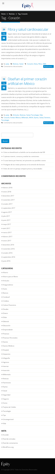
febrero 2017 (7, 236)
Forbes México (15, 117)
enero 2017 (7, 241)
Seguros (6, 399)
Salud (21, 64)
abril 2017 (6, 228)
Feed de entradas (9, 439)
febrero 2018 (7, 188)
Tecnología (35, 115)
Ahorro (5, 272)
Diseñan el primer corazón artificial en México (27, 81)
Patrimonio (7, 383)
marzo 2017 (7, 232)
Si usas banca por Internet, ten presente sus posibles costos (24, 160)
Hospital (6, 350)
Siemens (47, 117)
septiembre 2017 (9, 208)
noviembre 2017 (9, 200)
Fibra (40, 64)
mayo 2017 (7, 224)
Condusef (6, 297)
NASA (31, 117)
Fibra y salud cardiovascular (28, 29)
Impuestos (6, 354)
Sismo (5, 403)
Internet (6, 366)
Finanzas (6, 334)
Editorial (6, 321)
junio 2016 (6, 261)
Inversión (6, 370)
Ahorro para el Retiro (10, 276)
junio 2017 (6, 220)
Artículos (16, 115)
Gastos (5, 342)
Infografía (6, 358)
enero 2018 (7, 192)
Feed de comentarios (10, 443)
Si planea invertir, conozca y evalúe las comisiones (21, 156)
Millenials (24, 117)
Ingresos (6, 362)
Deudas (5, 309)
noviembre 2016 (9, 249)
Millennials (7, 374)
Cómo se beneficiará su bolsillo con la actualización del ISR (24, 152)
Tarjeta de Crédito (9, 407)
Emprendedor (8, 330)
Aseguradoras (8, 285)
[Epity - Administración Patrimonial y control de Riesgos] (27, 5)
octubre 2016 (7, 253)
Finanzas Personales (10, 338)
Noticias (16, 64)
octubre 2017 (7, 204)
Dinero (5, 313)
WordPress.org (8, 447)
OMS (44, 64)
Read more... (48, 66)
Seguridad (6, 395)
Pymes (36, 117)
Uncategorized (8, 419)
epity (7, 64)
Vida (41, 115)
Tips (4, 415)
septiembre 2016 (9, 257)
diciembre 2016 (8, 245)
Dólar (5, 317)
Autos (5, 289)
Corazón (30, 64)
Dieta (36, 64)
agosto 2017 (7, 212)
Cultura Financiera (9, 305)
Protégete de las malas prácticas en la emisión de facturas (24, 164)
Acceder (6, 435)
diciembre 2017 (8, 196)
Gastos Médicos (8, 346)
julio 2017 (6, 216)
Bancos (5, 293)
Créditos (6, 301)
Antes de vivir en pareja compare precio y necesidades (22, 169)
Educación (6, 325)
